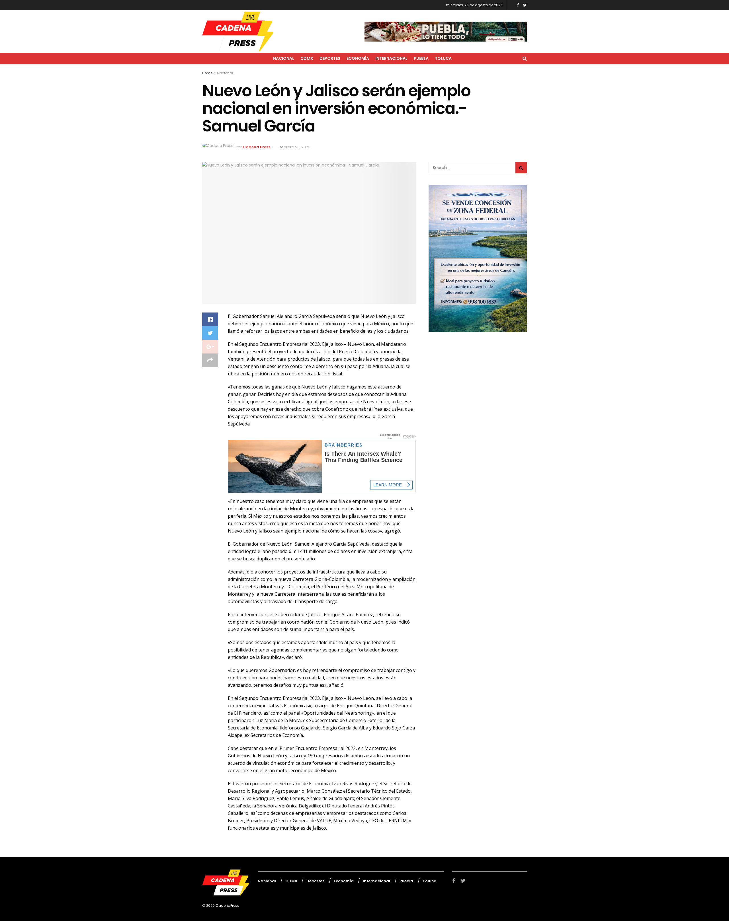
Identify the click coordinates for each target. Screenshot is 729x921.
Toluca (443, 58)
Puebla (421, 58)
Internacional (391, 58)
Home (207, 73)
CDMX (306, 58)
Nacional (283, 58)
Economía (358, 58)
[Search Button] (521, 167)
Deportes (330, 58)
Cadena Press (256, 147)
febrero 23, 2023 (295, 147)
